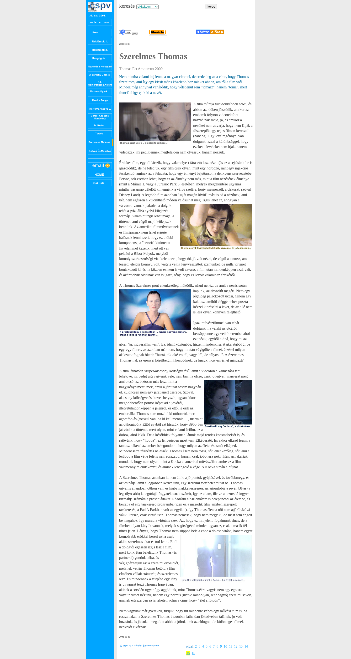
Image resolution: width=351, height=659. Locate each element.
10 (225, 646)
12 (235, 646)
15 (188, 653)
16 (193, 653)
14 (246, 646)
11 (230, 646)
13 (241, 646)
